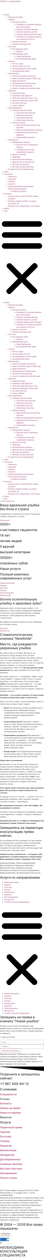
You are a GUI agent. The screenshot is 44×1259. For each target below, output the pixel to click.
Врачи (6, 208)
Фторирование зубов (20, 71)
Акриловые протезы (24, 118)
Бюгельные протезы (24, 115)
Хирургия (12, 91)
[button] (22, 256)
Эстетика (12, 46)
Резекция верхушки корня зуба (25, 100)
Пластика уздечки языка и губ (24, 98)
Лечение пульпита (19, 42)
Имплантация (13, 73)
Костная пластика (19, 103)
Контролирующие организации (20, 186)
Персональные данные (17, 189)
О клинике (8, 174)
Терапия (11, 20)
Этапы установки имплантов (24, 76)
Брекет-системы (19, 154)
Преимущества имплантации (24, 83)
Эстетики (4, 588)
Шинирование (8, 1173)
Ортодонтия (13, 140)
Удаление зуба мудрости (22, 96)
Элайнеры (16, 157)
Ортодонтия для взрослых (23, 167)
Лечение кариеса (19, 22)
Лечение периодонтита (21, 44)
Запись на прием (10, 1108)
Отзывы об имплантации (22, 86)
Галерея (11, 181)
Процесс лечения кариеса (27, 29)
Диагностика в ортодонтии (23, 162)
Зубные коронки (19, 123)
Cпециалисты (8, 1094)
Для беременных (10, 1159)
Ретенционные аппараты (22, 159)
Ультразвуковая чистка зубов (24, 69)
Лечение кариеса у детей (26, 32)
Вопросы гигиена (19, 191)
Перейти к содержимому (10, 1)
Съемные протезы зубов (22, 110)
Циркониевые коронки (25, 137)
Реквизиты (12, 177)
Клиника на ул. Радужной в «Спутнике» (24, 206)
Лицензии (12, 179)
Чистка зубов (17, 64)
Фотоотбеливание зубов (26, 59)
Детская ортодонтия (20, 164)
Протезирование (15, 108)
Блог (6, 211)
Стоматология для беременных (21, 169)
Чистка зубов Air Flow (21, 66)
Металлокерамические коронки (29, 130)
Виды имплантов (19, 81)
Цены (6, 172)
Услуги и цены (8, 1177)
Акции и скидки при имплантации (26, 88)
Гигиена (11, 61)
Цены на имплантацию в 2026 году (26, 78)
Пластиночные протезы (26, 113)
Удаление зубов (18, 93)
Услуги (7, 15)
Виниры (19, 51)
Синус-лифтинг (18, 105)
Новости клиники (10, 1112)
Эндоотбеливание (23, 56)
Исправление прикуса (21, 142)
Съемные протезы (11, 1164)
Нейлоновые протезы (25, 120)
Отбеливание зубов (20, 54)
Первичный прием (15, 17)
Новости (11, 184)
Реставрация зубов (20, 49)
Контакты (8, 194)
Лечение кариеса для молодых (29, 34)
